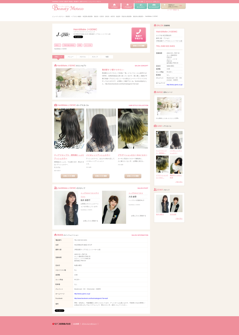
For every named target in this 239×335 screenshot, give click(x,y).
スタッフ (95, 57)
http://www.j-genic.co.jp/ (82, 294)
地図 (107, 57)
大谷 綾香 (88, 167)
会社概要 (76, 324)
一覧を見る (178, 182)
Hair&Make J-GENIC (85, 29)
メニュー (70, 57)
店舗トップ (58, 57)
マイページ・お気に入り (152, 1)
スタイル (83, 57)
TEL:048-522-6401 (80, 240)
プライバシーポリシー (89, 324)
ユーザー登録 (139, 1)
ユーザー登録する (173, 10)
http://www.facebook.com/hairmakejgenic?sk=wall (91, 298)
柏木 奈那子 (57, 170)
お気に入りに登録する (90, 221)
